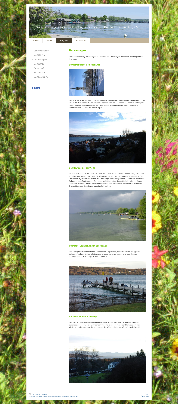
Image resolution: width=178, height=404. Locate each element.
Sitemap (44, 394)
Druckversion (36, 394)
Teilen (37, 88)
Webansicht (145, 396)
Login (147, 394)
